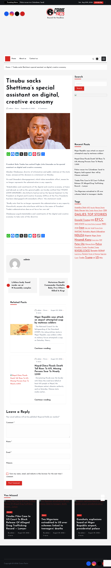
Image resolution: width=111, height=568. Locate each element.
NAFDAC (78, 231)
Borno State (98, 210)
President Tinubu (81, 247)
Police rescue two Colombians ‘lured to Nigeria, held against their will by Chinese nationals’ (89, 172)
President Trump (93, 247)
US (97, 257)
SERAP (101, 251)
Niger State (96, 235)
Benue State (100, 207)
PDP (100, 240)
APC (88, 207)
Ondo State (95, 240)
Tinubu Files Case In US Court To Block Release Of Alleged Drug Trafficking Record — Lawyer (89, 183)
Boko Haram (80, 210)
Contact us (33, 58)
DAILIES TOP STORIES (91, 214)
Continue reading (43, 348)
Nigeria (88, 235)
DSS (92, 220)
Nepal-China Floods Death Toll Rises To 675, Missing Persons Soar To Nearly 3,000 (90, 161)
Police (98, 244)
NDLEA (79, 235)
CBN (105, 210)
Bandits (93, 207)
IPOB (76, 228)
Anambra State (80, 207)
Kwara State (99, 228)
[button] (103, 496)
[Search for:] (91, 83)
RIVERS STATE (82, 251)
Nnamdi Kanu (83, 240)
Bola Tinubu (90, 210)
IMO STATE (79, 224)
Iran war (87, 228)
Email (8, 452)
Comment (10, 422)
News (17, 108)
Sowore (85, 254)
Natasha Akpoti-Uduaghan (94, 231)
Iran (81, 227)
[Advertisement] (55, 39)
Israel (92, 228)
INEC (104, 224)
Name (9, 442)
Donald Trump (82, 220)
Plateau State (90, 244)
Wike (101, 257)
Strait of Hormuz (94, 254)
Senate (94, 251)
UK (94, 257)
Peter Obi (80, 244)
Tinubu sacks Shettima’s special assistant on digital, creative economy (39, 67)
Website (9, 463)
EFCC (99, 219)
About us (22, 58)
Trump (88, 257)
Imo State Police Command (93, 224)
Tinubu (82, 258)
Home (14, 58)
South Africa (78, 254)
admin (11, 108)
